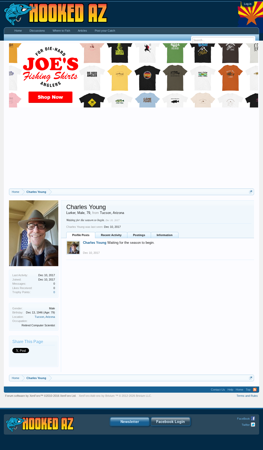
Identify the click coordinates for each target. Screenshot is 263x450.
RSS (255, 389)
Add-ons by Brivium (115, 395)
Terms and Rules (247, 395)
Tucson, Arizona (45, 316)
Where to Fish (61, 30)
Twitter (246, 424)
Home (18, 30)
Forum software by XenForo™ (40, 395)
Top (248, 389)
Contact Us (218, 389)
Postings (139, 235)
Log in (247, 3)
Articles (82, 30)
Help (230, 389)
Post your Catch (105, 30)
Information (165, 235)
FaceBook (243, 418)
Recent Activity (111, 235)
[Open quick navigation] (250, 191)
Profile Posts (80, 235)
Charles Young (94, 243)
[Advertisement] (131, 150)
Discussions (37, 30)
